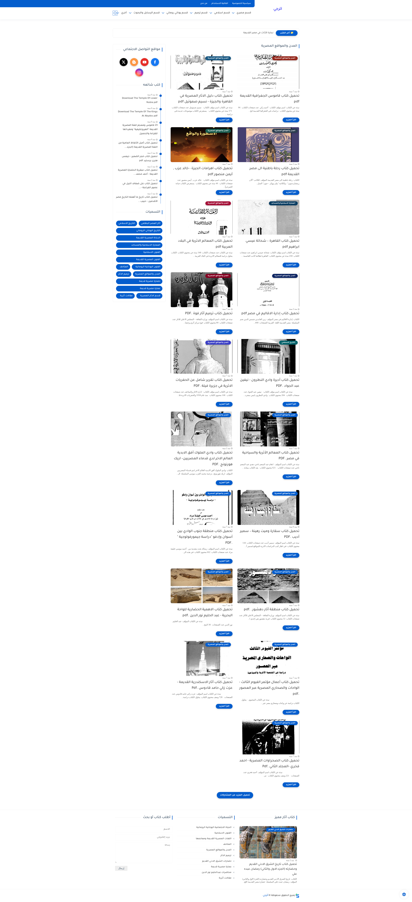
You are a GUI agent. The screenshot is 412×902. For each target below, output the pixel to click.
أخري (124, 13)
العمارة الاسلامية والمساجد (145, 245)
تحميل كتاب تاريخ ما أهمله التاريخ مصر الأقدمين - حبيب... (137, 199)
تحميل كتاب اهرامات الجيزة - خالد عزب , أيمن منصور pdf (203, 171)
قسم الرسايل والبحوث (147, 13)
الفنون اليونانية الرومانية (148, 267)
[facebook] (155, 62)
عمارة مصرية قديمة (150, 288)
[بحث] (115, 13)
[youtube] (144, 62)
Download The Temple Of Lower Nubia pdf (140, 100)
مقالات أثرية (126, 296)
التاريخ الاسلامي (126, 223)
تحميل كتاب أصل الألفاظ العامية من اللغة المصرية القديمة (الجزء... (138, 145)
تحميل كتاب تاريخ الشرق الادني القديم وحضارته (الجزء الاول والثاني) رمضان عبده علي (270, 869)
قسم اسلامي (222, 13)
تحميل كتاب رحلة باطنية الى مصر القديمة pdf (274, 171)
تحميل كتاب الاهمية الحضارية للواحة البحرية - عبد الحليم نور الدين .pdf (205, 613)
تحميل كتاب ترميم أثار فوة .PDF (209, 314)
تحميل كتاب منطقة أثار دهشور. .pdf (271, 610)
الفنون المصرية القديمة (148, 259)
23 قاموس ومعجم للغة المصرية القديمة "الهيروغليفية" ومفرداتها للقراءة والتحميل (140, 129)
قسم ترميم (201, 13)
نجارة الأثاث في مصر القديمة (258, 33)
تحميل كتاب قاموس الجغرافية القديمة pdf (269, 99)
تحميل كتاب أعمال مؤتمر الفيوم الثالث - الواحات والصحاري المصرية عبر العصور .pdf (269, 688)
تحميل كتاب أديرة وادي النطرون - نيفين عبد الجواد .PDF (269, 383)
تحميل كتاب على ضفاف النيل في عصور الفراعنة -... (140, 186)
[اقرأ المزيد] (291, 120)
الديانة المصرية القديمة (148, 238)
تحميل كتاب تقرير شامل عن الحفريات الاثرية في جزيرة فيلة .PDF (204, 383)
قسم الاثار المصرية (150, 296)
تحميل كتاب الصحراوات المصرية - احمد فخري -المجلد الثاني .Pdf (269, 764)
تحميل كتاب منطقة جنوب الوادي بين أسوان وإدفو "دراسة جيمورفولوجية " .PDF (205, 537)
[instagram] (139, 73)
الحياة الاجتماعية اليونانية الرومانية (214, 827)
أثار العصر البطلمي (150, 223)
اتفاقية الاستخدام (219, 3)
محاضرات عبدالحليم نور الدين (217, 872)
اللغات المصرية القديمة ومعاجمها (214, 839)
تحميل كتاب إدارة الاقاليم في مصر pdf (270, 314)
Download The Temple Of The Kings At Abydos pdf (138, 114)
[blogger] (134, 62)
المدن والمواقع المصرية (147, 274)
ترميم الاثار (123, 274)
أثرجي (277, 9)
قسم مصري (244, 13)
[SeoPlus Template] (297, 895)
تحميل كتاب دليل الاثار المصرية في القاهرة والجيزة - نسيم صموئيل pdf (205, 99)
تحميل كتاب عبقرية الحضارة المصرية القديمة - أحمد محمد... (138, 172)
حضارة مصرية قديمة (149, 281)
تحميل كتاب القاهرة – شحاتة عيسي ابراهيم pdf (272, 244)
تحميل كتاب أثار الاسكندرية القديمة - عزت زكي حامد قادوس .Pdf (205, 685)
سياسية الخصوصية (241, 3)
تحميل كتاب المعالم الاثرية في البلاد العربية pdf (205, 244)
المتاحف (124, 267)
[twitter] (124, 62)
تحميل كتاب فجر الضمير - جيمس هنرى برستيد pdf (140, 158)
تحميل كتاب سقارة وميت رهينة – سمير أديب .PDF (269, 534)
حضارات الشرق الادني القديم (217, 861)
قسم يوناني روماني (177, 13)
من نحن (203, 3)
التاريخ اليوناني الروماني (148, 230)
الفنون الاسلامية (151, 252)
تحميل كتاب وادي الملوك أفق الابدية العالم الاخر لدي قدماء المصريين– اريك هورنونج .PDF (203, 459)
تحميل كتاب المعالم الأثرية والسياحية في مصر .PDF (270, 456)
